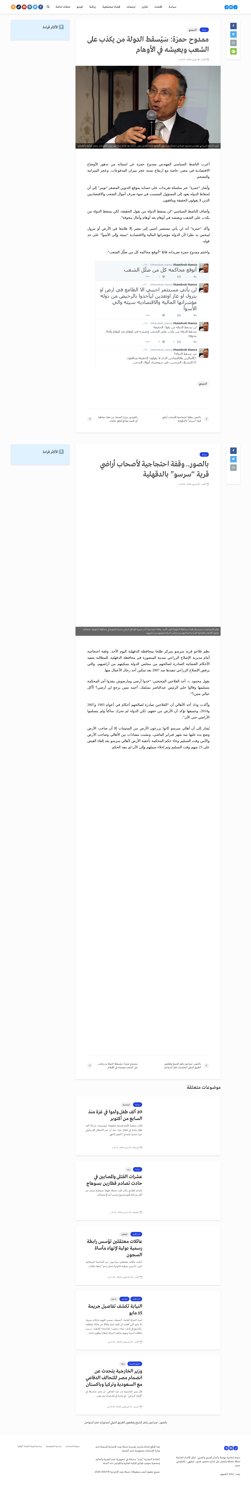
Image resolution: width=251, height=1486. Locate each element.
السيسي (193, 30)
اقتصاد (158, 7)
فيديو (80, 7)
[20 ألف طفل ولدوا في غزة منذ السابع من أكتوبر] (184, 1126)
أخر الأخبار (136, 1234)
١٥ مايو (113, 1299)
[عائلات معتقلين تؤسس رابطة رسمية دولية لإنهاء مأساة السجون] (184, 1255)
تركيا (123, 1364)
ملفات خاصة (62, 7)
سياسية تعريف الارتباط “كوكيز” (29, 1446)
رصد (128, 1169)
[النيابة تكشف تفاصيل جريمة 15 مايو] (184, 1320)
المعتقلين (124, 1234)
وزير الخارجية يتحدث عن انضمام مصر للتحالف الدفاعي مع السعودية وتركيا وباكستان (114, 1378)
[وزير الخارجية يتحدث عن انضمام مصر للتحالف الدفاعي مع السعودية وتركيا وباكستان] (184, 1385)
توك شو (124, 1299)
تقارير (145, 7)
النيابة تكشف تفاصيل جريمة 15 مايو (115, 1309)
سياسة (172, 7)
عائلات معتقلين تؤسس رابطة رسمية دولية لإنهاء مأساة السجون (114, 1248)
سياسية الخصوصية (54, 1446)
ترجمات (131, 7)
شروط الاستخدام (72, 1446)
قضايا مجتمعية (111, 7)
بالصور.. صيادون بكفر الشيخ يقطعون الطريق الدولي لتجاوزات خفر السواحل (125, 1423)
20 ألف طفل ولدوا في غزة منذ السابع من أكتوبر (115, 1115)
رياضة (92, 7)
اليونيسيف (126, 1105)
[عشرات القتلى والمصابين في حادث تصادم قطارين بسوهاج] (184, 1190)
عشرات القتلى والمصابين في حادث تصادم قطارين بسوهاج (114, 1180)
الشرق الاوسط (135, 1364)
